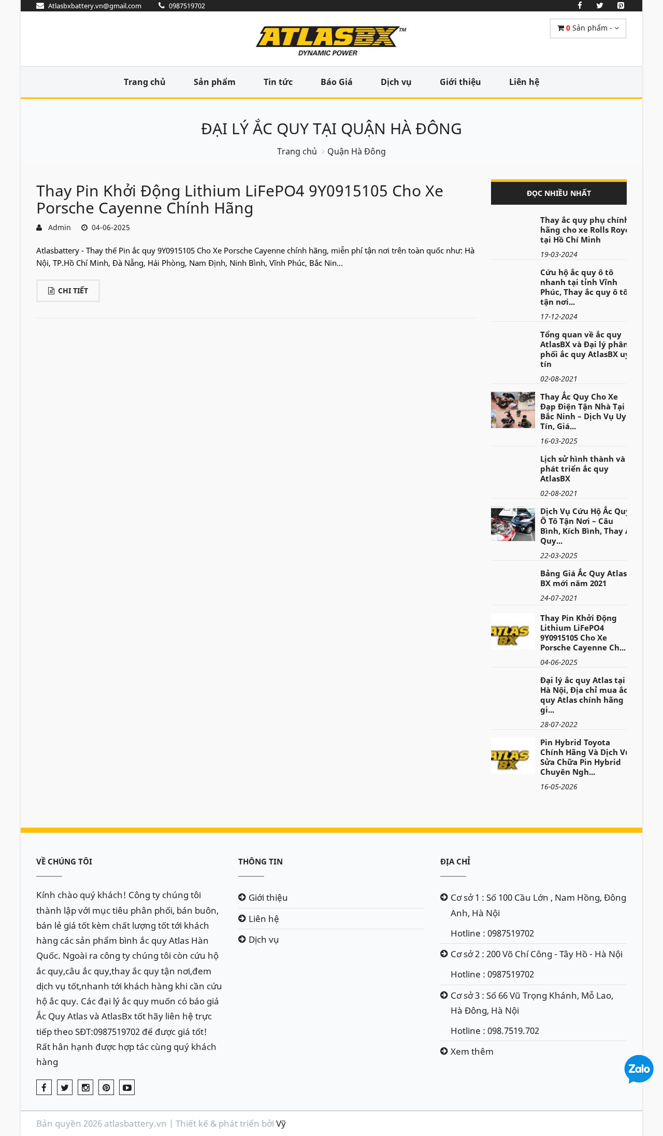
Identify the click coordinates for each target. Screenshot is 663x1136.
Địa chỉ (455, 861)
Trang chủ (145, 82)
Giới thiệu (460, 82)
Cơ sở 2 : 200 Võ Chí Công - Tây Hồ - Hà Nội (537, 954)
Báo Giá (337, 82)
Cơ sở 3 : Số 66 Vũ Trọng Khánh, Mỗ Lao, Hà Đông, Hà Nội (532, 1002)
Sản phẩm (215, 82)
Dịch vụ (396, 82)
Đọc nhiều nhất (559, 193)
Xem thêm (472, 1051)
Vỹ (281, 1123)
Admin (57, 227)
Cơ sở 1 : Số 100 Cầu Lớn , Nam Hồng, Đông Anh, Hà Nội (538, 904)
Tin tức (278, 82)
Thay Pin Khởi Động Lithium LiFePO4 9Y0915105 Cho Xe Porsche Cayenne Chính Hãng (239, 199)
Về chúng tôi (64, 861)
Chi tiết (73, 290)
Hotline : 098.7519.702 (495, 1030)
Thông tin (260, 861)
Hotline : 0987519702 (492, 933)
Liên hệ (524, 82)
